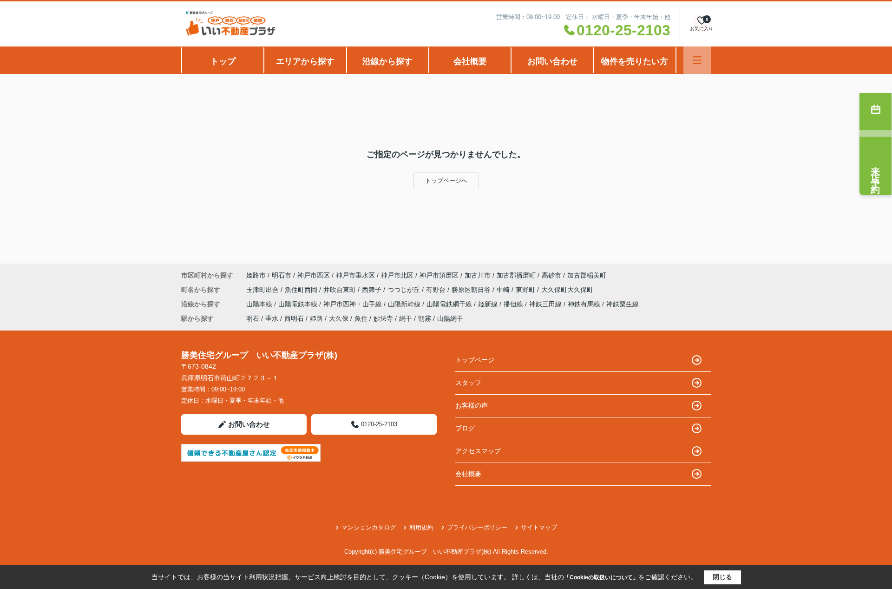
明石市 (281, 275)
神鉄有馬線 (585, 304)
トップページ (474, 360)
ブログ (465, 428)
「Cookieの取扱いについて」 (601, 577)
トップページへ (446, 180)
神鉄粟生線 (622, 304)
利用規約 (421, 527)
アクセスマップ (478, 451)
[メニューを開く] (697, 60)
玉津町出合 (263, 289)
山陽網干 (450, 318)
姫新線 (488, 304)
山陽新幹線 (405, 304)
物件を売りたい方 (634, 61)
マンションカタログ (368, 527)
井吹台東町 (340, 289)
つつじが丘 (404, 289)
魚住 (360, 318)
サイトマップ (539, 527)
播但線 (514, 304)
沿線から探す (387, 61)
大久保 (338, 318)
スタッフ (468, 382)
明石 (252, 318)
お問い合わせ (552, 61)
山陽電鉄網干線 (450, 304)
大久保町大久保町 (567, 289)
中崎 (504, 289)
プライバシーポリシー (477, 527)
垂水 (271, 318)
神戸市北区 (397, 275)
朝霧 (424, 318)
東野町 (526, 289)
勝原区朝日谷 (472, 289)
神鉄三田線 (546, 304)
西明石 (294, 318)
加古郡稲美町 (586, 275)
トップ (223, 61)
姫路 (316, 318)
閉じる (722, 577)
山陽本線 (260, 304)
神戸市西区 (313, 275)
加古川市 (478, 275)
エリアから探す (305, 61)
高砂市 (551, 275)
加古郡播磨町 (516, 275)
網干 (405, 318)
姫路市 (256, 275)
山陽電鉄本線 (298, 304)
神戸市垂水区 (355, 275)
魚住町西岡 (302, 289)
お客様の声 (471, 405)
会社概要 (470, 61)
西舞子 (372, 289)
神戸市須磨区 (439, 275)
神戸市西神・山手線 (353, 304)
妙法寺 (383, 318)
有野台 (436, 289)
